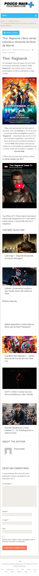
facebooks (10, 569)
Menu (4, 15)
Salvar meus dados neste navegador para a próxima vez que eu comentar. (18, 541)
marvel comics (7, 221)
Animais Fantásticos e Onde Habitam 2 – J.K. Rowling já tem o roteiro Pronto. (19, 430)
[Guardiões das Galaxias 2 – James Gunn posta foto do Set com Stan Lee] (19, 344)
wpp (26, 572)
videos (19, 572)
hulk (9, 219)
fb (17, 569)
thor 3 (31, 221)
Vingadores (6, 224)
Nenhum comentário (8, 52)
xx (35, 572)
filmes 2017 (10, 216)
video (12, 572)
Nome (5, 511)
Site (3, 529)
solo (6, 572)
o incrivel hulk (19, 221)
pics (35, 569)
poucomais (7, 50)
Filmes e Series (14, 21)
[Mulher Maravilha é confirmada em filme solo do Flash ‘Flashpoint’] (19, 310)
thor (26, 221)
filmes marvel (21, 216)
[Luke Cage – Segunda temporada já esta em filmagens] (19, 243)
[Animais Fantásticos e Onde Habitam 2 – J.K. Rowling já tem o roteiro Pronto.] (19, 414)
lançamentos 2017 (19, 219)
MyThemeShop (20, 566)
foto (22, 569)
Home (3, 21)
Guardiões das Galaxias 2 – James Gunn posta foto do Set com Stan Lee (19, 358)
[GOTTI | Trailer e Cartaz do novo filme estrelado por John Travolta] (19, 378)
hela (28, 216)
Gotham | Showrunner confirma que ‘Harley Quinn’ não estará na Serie (18, 291)
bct (2, 569)
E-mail (5, 520)
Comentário (7, 484)
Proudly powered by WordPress (12, 564)
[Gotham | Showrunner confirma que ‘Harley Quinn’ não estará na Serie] (19, 276)
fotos (29, 569)
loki (28, 219)
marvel (32, 219)
